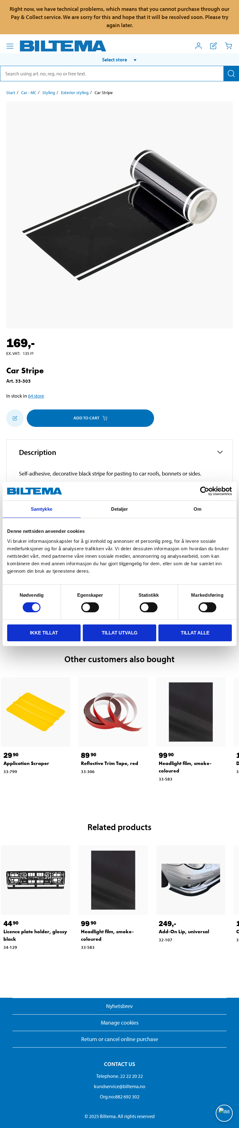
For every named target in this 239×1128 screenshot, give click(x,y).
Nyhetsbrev (119, 1006)
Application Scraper (26, 763)
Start (10, 92)
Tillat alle (195, 632)
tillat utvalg (120, 632)
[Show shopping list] (213, 45)
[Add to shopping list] (15, 418)
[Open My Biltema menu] (198, 45)
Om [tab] (197, 509)
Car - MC (28, 92)
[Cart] (228, 45)
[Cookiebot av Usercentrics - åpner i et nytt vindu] (204, 491)
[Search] (231, 73)
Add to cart (86, 418)
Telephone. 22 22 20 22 (119, 1076)
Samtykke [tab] (41, 509)
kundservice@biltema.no (119, 1086)
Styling (48, 92)
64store (36, 396)
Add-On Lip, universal (184, 931)
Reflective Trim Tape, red (109, 763)
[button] (119, 59)
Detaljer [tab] (119, 509)
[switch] (90, 607)
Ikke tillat (44, 632)
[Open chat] (224, 1113)
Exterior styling (75, 92)
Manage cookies (119, 1022)
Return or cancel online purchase (119, 1039)
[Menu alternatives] (10, 46)
